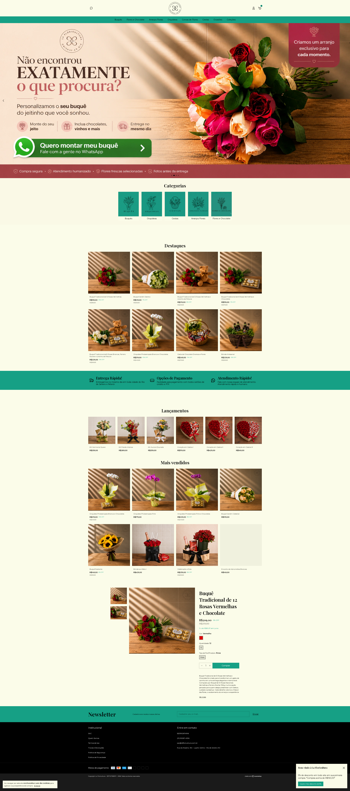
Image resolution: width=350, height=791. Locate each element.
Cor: (205, 634)
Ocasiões (218, 19)
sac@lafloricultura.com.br (187, 743)
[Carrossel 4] (175, 101)
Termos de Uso (93, 743)
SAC (90, 733)
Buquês (118, 19)
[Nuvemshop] (253, 776)
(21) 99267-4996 (183, 738)
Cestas (205, 19)
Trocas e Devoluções (96, 748)
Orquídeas (172, 19)
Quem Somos (93, 738)
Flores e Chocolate (135, 19)
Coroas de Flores (190, 19)
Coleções (231, 19)
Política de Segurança (96, 753)
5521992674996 (183, 733)
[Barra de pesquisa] (91, 8)
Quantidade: (205, 643)
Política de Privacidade (97, 757)
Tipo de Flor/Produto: (210, 653)
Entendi (37, 786)
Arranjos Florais (156, 19)
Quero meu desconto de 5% (310, 784)
